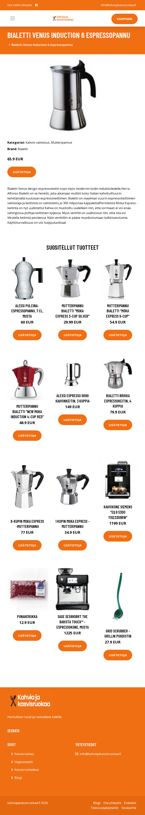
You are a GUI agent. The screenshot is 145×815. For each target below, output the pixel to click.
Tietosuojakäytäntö (105, 808)
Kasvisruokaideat (27, 770)
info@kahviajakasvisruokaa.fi (118, 5)
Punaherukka (27, 616)
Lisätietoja (22, 172)
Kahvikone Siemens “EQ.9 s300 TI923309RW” (118, 512)
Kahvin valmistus (37, 142)
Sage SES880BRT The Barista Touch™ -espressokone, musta (72, 621)
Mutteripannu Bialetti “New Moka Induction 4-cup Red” (27, 411)
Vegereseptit (24, 762)
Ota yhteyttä (112, 803)
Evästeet (130, 803)
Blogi (18, 778)
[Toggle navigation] (12, 18)
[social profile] (36, 5)
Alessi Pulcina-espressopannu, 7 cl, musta (27, 310)
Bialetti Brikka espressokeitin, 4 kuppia (117, 400)
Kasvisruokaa (24, 754)
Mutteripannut (61, 142)
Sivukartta (129, 808)
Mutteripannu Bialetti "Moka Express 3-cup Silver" (72, 310)
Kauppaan (124, 19)
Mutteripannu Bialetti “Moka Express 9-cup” (118, 310)
